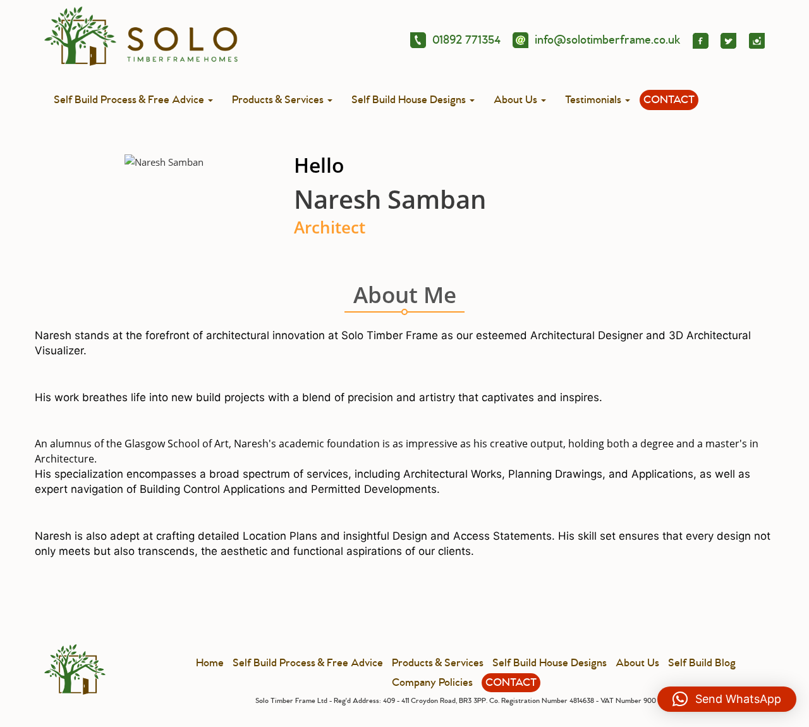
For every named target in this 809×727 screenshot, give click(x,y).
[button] (726, 699)
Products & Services (279, 100)
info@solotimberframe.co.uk (608, 40)
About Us (517, 100)
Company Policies (432, 682)
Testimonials (594, 100)
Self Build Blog (702, 663)
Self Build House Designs (409, 100)
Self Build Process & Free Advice (130, 100)
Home (210, 663)
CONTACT (669, 100)
